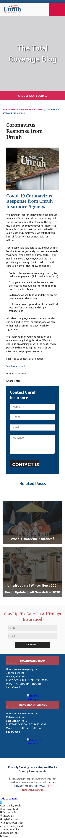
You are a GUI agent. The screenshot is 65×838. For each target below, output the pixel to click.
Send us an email (15, 366)
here (54, 276)
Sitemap (40, 786)
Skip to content (9, 798)
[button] (1, 802)
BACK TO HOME (10, 109)
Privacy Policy (24, 786)
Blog (52, 782)
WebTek (42, 782)
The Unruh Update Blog (31, 109)
